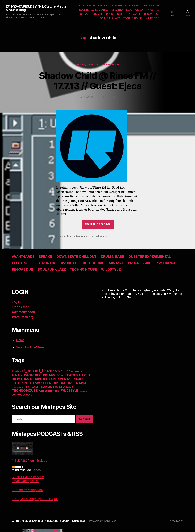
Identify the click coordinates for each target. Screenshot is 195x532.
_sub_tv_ (27, 394)
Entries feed (20, 307)
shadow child (100, 236)
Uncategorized (49, 390)
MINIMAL (98, 13)
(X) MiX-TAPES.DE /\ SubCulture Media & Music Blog (36, 8)
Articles (17, 375)
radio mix (78, 236)
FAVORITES (153, 9)
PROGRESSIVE (114, 13)
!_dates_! (17, 371)
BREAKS (102, 5)
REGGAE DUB (151, 13)
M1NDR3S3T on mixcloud (29, 460)
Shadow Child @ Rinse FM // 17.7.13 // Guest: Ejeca (97, 80)
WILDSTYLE (152, 18)
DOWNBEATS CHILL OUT (125, 5)
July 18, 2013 (108, 97)
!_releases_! (53, 371)
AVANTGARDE (86, 5)
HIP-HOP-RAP (81, 13)
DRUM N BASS (151, 5)
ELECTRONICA (134, 9)
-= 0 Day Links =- (73, 371)
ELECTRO (117, 9)
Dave (32, 530)
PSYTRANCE (133, 13)
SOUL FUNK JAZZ (110, 18)
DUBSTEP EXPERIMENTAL (93, 9)
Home (20, 340)
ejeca (63, 236)
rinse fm (88, 236)
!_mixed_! (80, 64)
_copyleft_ (83, 391)
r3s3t (90, 97)
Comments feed (23, 312)
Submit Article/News (30, 347)
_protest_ (17, 394)
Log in (16, 302)
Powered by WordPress (102, 520)
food (69, 236)
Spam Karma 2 (48, 530)
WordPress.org (23, 317)
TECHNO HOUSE (132, 18)
